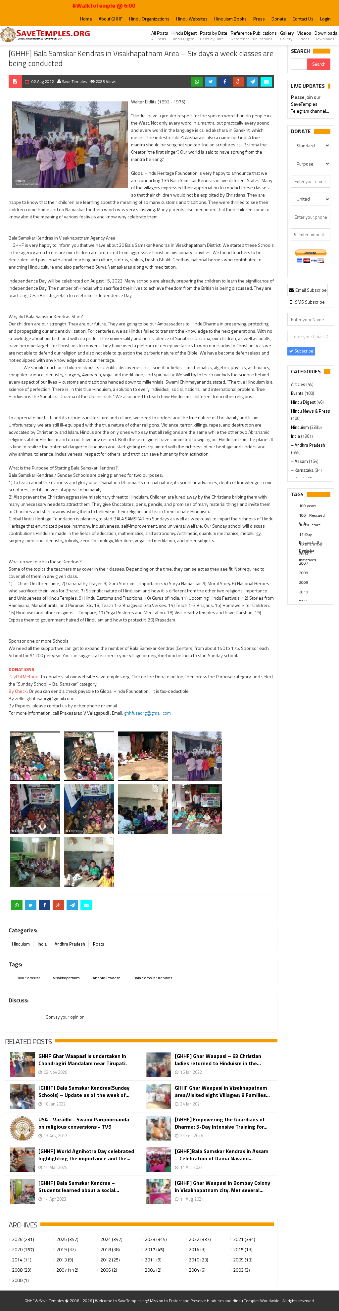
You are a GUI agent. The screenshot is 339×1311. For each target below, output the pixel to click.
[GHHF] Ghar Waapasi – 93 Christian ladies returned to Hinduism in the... (218, 1059)
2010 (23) (198, 1259)
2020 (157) (23, 1249)
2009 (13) (243, 1259)
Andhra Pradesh (70, 944)
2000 (303, 553)
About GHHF (110, 18)
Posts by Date (213, 35)
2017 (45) (154, 1249)
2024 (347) (111, 1239)
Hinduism (21, 944)
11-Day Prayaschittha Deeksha (310, 535)
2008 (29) (21, 1269)
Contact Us (303, 18)
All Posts (159, 35)
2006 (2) (108, 1269)
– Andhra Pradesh (308, 445)
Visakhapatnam (66, 978)
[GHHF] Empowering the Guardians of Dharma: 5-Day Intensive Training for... (221, 1123)
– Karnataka (303, 470)
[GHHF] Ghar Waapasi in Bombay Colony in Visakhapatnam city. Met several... (222, 1186)
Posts (98, 944)
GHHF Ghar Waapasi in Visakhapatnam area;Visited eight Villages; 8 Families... (222, 1091)
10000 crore (310, 525)
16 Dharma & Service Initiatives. (310, 544)
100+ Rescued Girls (312, 515)
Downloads (326, 35)
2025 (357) (67, 1239)
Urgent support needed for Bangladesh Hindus (310, 104)
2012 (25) (110, 1259)
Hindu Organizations (149, 18)
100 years (307, 506)
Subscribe (303, 351)
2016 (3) (197, 1249)
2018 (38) (110, 1249)
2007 (303, 563)
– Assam (300, 461)
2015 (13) (243, 1249)
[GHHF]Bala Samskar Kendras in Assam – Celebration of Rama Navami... (221, 1154)
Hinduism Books (230, 18)
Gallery (287, 35)
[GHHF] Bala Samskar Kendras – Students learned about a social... (78, 1186)
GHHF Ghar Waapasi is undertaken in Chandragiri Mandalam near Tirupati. (82, 1059)
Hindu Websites (192, 18)
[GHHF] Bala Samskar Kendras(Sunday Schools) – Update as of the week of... (83, 1091)
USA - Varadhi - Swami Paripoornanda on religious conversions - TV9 (83, 1123)
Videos (304, 35)
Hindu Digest (184, 35)
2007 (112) (67, 1269)
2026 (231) (23, 1239)
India (42, 944)
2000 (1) (20, 1280)
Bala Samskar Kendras (152, 978)
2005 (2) (153, 1269)
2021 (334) (244, 1239)
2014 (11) (21, 1259)
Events (298, 393)
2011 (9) (153, 1259)
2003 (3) (241, 1269)
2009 (303, 582)
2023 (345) (156, 1239)
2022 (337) (200, 1239)
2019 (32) (66, 1249)
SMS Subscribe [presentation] (309, 301)
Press (259, 18)
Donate (278, 18)
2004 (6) (197, 1269)
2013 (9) (64, 1259)
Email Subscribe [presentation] (310, 289)
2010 (303, 592)
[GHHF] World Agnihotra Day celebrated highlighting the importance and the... (86, 1154)
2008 (303, 573)
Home (86, 18)
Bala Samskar (28, 978)
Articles (298, 384)
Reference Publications (254, 35)
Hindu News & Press (310, 411)
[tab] (307, 290)
